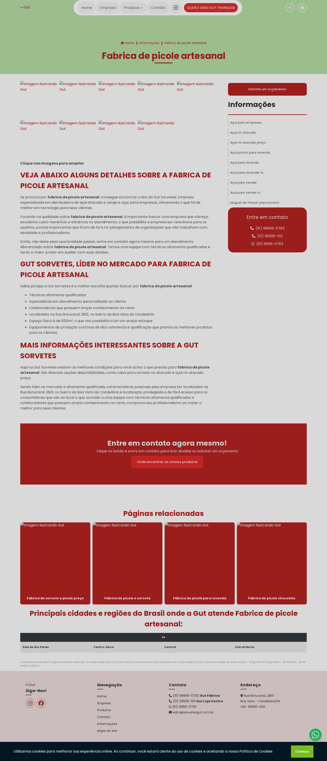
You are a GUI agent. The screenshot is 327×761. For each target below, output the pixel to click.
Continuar (302, 751)
